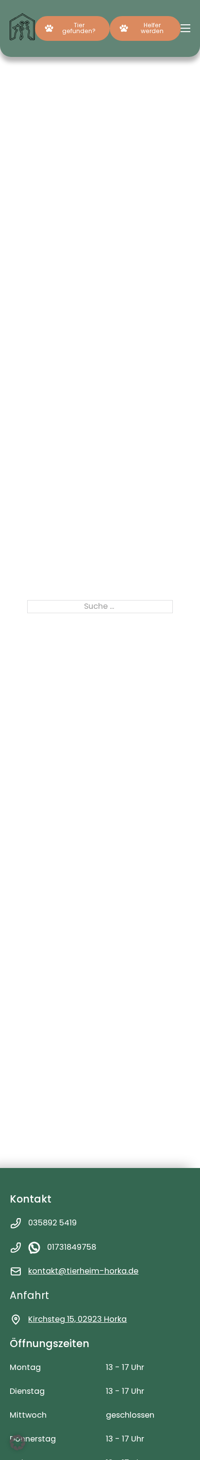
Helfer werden (152, 28)
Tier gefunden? (79, 28)
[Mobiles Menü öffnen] (185, 28)
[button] (17, 1442)
